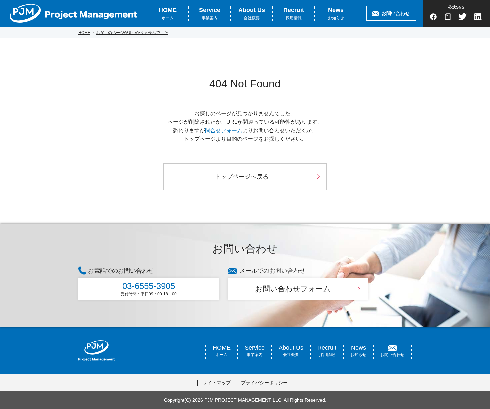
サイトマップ (217, 382)
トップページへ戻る (242, 176)
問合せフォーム (223, 130)
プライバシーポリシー (264, 382)
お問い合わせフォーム (293, 289)
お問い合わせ (396, 13)
